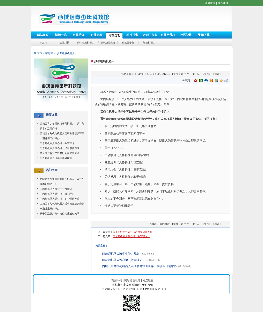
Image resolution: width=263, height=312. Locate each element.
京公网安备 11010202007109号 (120, 289)
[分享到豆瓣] (201, 80)
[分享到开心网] (211, 80)
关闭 (206, 73)
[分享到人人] (206, 80)
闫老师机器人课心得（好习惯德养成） (61, 148)
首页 (39, 53)
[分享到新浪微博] (195, 80)
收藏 (226, 80)
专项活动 (50, 53)
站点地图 (148, 280)
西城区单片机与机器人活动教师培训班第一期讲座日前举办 (139, 266)
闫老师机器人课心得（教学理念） (58, 143)
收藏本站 (210, 3)
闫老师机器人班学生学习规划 (56, 158)
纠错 (217, 73)
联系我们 (223, 3)
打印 (196, 73)
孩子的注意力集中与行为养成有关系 (59, 153)
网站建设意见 (132, 280)
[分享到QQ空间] (216, 80)
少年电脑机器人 (66, 53)
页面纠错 (116, 280)
